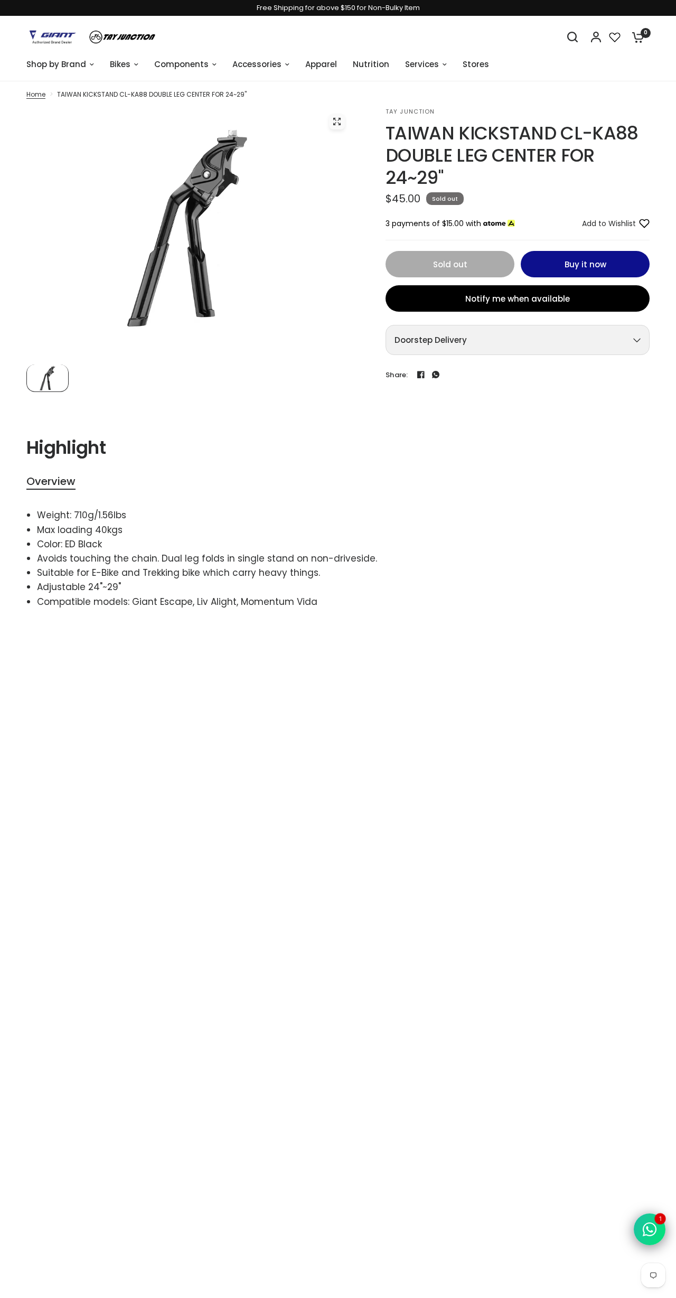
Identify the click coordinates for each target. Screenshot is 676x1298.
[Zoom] (337, 121)
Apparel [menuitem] (321, 64)
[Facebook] (421, 374)
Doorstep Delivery (431, 339)
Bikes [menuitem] (120, 64)
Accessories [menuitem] (256, 64)
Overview (51, 481)
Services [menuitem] (422, 64)
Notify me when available (517, 298)
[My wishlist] (614, 37)
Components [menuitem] (181, 64)
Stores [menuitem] (476, 64)
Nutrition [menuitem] (371, 64)
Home (35, 94)
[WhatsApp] (435, 374)
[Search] (572, 37)
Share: (397, 374)
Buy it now (585, 264)
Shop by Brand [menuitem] (56, 64)
